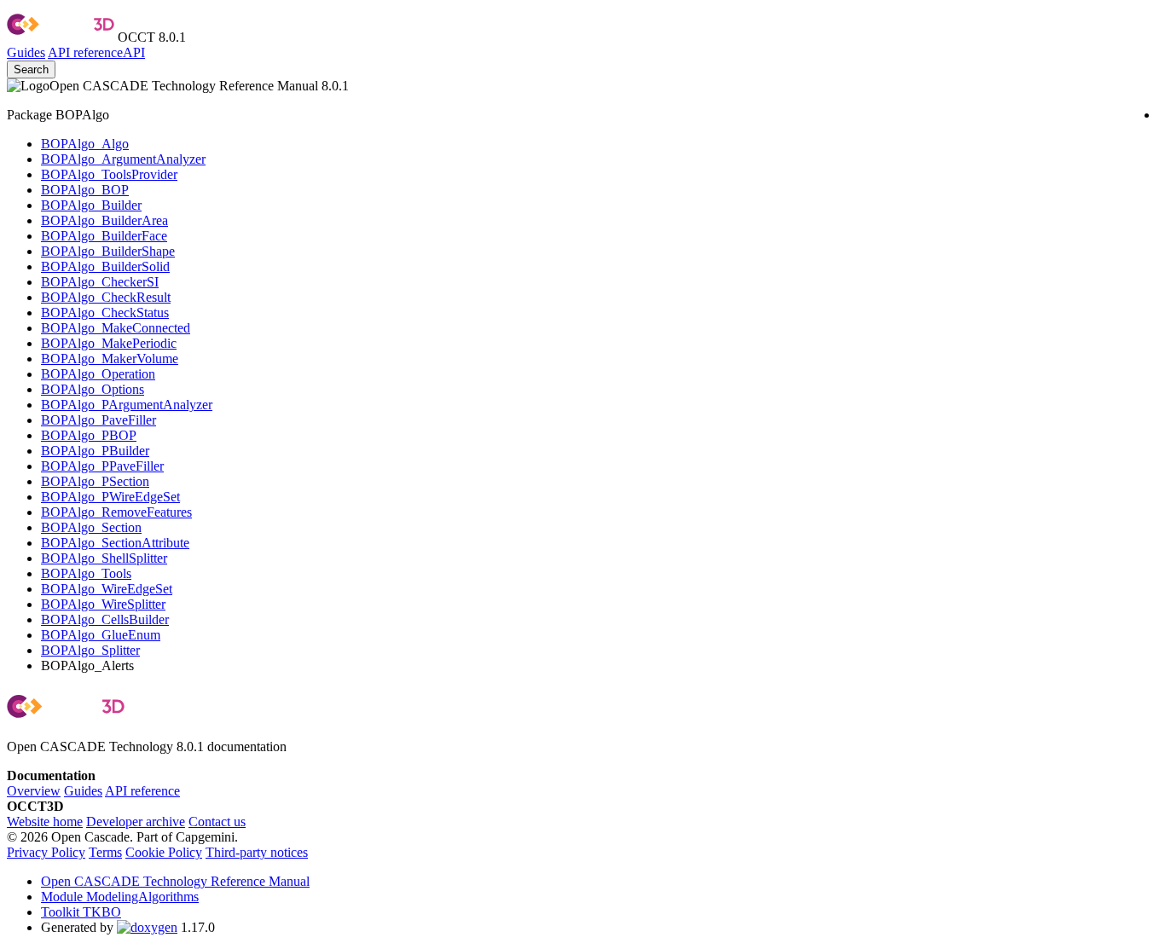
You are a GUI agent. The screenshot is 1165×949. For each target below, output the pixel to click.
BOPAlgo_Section (91, 527)
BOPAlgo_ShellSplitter (104, 558)
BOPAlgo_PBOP (88, 435)
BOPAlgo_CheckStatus (105, 312)
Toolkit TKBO (81, 912)
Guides (26, 52)
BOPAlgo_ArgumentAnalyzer (123, 159)
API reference (142, 791)
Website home (45, 821)
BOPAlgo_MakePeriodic (109, 343)
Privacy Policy (46, 852)
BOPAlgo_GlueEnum (100, 635)
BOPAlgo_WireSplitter (103, 604)
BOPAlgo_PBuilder (95, 450)
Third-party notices (257, 852)
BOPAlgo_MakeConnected (115, 328)
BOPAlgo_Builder (91, 205)
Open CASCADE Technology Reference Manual (175, 881)
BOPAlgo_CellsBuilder (105, 619)
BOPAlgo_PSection (95, 481)
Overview (34, 791)
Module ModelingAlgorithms (120, 896)
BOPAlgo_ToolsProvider (109, 174)
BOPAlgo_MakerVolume (109, 358)
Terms (105, 852)
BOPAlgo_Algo (85, 143)
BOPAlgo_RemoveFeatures (116, 512)
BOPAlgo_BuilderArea (104, 220)
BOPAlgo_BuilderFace (104, 236)
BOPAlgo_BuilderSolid (105, 266)
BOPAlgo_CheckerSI (100, 282)
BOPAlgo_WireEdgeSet (106, 589)
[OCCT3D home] (60, 37)
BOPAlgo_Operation (98, 374)
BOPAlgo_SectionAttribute (115, 542)
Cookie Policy (163, 852)
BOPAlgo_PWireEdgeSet (110, 496)
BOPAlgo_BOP (85, 189)
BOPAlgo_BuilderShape (108, 251)
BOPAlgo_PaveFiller (98, 420)
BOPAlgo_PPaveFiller (102, 466)
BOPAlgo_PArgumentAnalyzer (126, 404)
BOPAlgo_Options (92, 389)
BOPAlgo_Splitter (90, 650)
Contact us (217, 821)
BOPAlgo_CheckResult (106, 297)
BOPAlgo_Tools (86, 573)
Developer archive (135, 821)
